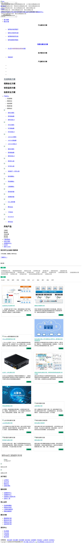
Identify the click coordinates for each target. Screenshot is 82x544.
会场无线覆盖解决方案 (31, 11)
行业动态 (6, 533)
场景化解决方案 (42, 44)
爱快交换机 (11, 149)
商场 (28, 280)
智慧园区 (15, 40)
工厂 (33, 280)
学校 (8, 280)
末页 (14, 455)
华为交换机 (11, 125)
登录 (5, 246)
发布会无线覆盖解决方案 (7, 13)
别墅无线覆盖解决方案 (6, 11)
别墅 (24, 48)
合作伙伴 (6, 482)
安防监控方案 (21, 272)
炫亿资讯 (6, 536)
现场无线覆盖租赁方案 (34, 6)
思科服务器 (11, 191)
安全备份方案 (30, 272)
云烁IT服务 (7, 241)
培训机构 (20, 48)
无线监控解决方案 (74, 272)
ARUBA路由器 (12, 140)
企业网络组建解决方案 (6, 4)
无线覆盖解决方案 (5, 270)
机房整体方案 (36, 270)
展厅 (43, 280)
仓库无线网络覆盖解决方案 (8, 15)
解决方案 (6, 21)
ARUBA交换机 (12, 137)
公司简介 (6, 480)
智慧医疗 (15, 29)
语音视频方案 (63, 270)
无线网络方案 (9, 79)
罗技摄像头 (11, 181)
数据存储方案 (54, 270)
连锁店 (23, 280)
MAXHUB (11, 216)
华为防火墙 (11, 166)
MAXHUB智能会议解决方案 (8, 272)
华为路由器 (11, 128)
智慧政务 (10, 29)
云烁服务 (33, 540)
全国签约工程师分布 (9, 496)
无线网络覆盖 (8, 505)
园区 (38, 280)
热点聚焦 (6, 531)
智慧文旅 (15, 36)
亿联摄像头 (11, 186)
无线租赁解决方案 (62, 272)
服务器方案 (45, 270)
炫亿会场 (9, 540)
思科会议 (10, 221)
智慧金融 (10, 40)
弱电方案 (44, 272)
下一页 (10, 455)
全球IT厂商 (7, 498)
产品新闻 (6, 535)
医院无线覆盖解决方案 (6, 8)
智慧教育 (10, 36)
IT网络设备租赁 (8, 509)
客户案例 (6, 19)
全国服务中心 (8, 243)
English (6, 244)
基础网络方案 (8, 518)
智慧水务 (10, 33)
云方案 (37, 272)
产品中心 (6, 96)
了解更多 (28, 348)
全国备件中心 (8, 494)
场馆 (18, 280)
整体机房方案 (8, 520)
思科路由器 (11, 116)
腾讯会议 (10, 207)
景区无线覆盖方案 (28, 9)
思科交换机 (11, 112)
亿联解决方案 (48, 274)
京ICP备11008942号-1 (29, 542)
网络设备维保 (8, 511)
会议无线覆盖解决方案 (19, 11)
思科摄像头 (11, 176)
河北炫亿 (39, 540)
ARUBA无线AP (12, 144)
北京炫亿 (51, 540)
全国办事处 (7, 485)
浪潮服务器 (11, 196)
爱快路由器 (11, 152)
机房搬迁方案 (13, 274)
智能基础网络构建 (17, 270)
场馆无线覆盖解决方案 (17, 9)
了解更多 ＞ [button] (4, 257)
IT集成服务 (7, 239)
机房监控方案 (23, 274)
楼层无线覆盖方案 (30, 8)
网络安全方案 (27, 270)
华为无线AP (11, 132)
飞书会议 (10, 212)
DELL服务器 (11, 202)
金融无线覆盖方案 (5, 9)
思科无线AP (11, 119)
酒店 (48, 280)
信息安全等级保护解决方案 (35, 274)
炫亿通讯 (15, 540)
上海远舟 (45, 540)
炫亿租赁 (21, 540)
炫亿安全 (27, 540)
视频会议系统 (8, 507)
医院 (13, 280)
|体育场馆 (14, 48)
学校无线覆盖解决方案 (6, 6)
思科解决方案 (52, 272)
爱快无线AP (11, 156)
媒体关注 (6, 484)
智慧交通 (15, 33)
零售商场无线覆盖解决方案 (20, 6)
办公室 (10, 48)
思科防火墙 (11, 161)
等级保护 (10, 57)
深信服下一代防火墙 (13, 171)
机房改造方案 (4, 274)
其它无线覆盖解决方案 (19, 8)
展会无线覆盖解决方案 (20, 13)
